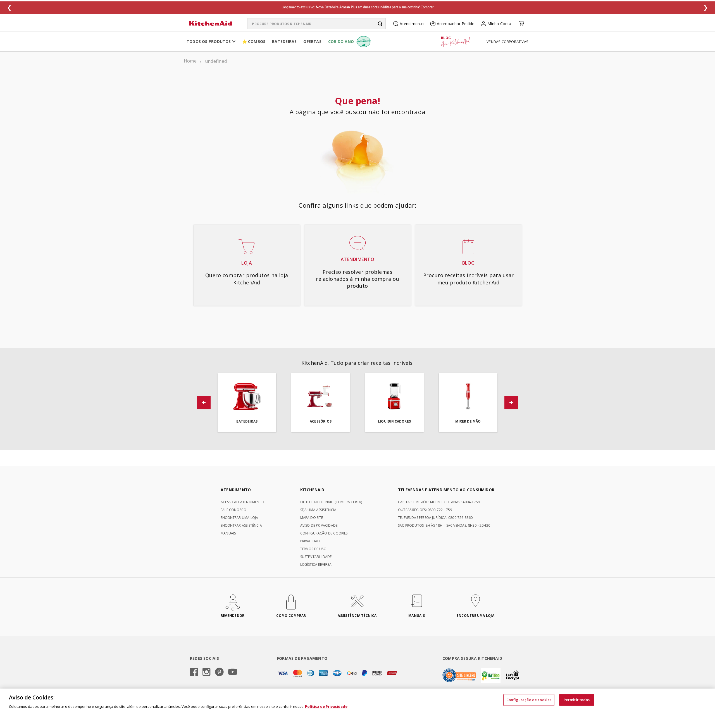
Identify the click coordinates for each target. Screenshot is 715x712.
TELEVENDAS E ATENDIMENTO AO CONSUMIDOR (446, 489)
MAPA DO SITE (311, 517)
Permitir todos (577, 699)
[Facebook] (194, 672)
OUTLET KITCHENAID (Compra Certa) (331, 502)
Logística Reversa (316, 564)
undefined (216, 61)
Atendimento (412, 23)
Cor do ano (341, 41)
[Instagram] (206, 672)
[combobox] (316, 23)
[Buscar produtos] (380, 23)
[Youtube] (232, 672)
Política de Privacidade (326, 706)
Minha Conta (499, 23)
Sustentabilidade (316, 556)
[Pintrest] (219, 672)
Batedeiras (284, 41)
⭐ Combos (254, 41)
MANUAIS (228, 533)
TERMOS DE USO (313, 548)
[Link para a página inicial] (190, 61)
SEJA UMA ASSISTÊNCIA (318, 509)
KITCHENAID (312, 489)
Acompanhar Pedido (456, 23)
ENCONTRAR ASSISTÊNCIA (241, 525)
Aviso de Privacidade (319, 525)
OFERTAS (312, 41)
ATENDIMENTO (236, 489)
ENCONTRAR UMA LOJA (239, 517)
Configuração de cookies (528, 699)
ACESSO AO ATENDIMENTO (242, 502)
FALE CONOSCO (233, 509)
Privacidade (311, 541)
